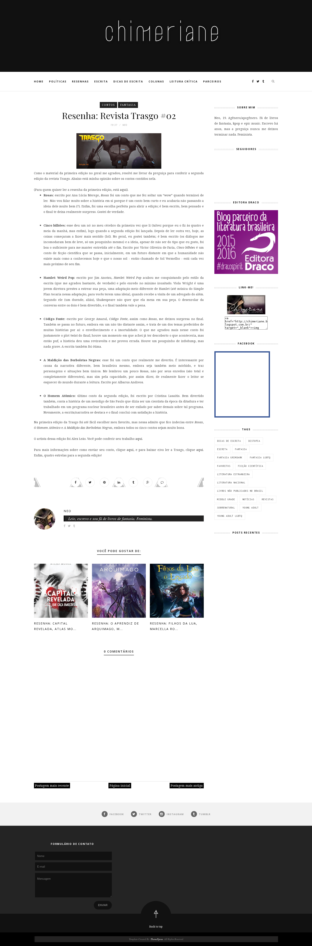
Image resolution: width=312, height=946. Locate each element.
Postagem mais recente (52, 785)
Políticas (57, 81)
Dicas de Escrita (128, 81)
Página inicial (120, 785)
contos (108, 105)
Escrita (101, 81)
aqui (123, 190)
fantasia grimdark (229, 457)
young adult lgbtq (229, 516)
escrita (222, 449)
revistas (268, 499)
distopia (254, 441)
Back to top (156, 926)
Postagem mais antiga (187, 785)
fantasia (128, 105)
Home (39, 81)
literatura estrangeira (233, 474)
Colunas (156, 81)
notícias (248, 499)
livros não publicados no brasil (240, 491)
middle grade (226, 499)
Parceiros (212, 81)
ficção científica (250, 466)
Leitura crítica (184, 81)
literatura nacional (231, 482)
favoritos (223, 466)
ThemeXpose (157, 939)
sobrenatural (226, 507)
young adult (250, 507)
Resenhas (80, 81)
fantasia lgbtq (260, 457)
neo (67, 511)
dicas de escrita (229, 441)
